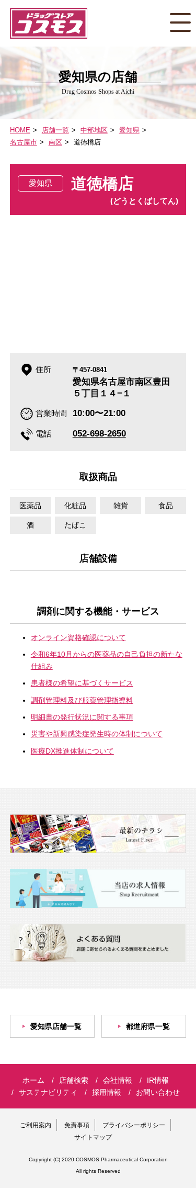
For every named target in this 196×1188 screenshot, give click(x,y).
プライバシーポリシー (133, 1125)
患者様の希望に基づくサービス (82, 683)
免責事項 (76, 1125)
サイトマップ (93, 1137)
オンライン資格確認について (78, 637)
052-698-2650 (99, 434)
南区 (55, 142)
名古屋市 (23, 142)
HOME (20, 130)
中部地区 (94, 130)
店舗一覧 (55, 130)
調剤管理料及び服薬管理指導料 (82, 700)
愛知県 (129, 130)
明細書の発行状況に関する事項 (82, 717)
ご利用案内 (35, 1125)
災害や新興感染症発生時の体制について (97, 734)
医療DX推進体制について (72, 751)
